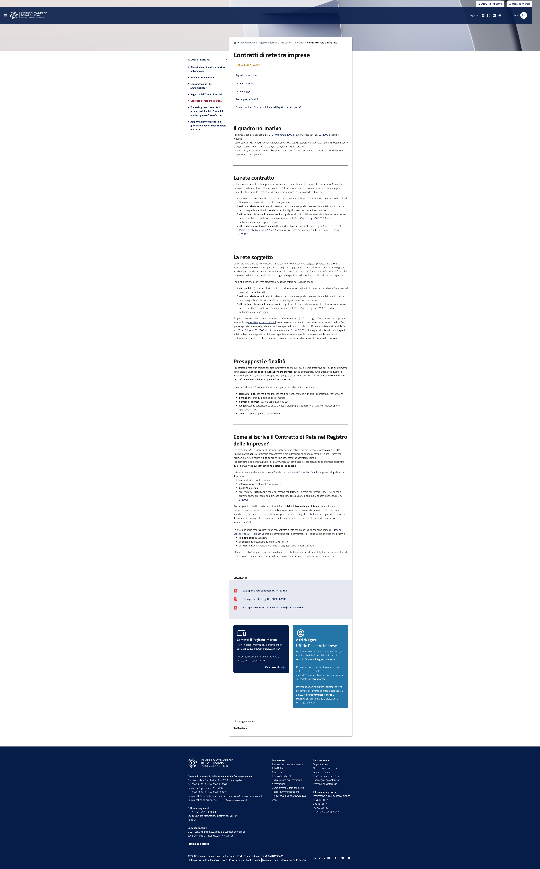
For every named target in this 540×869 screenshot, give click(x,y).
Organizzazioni (320, 764)
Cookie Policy (320, 804)
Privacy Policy (320, 800)
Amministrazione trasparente (287, 764)
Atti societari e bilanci (292, 42)
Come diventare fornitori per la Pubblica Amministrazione (288, 790)
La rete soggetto (244, 91)
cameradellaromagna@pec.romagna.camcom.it (240, 796)
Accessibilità (278, 784)
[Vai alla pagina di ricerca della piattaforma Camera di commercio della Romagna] (523, 15)
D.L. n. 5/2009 (298, 330)
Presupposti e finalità (247, 99)
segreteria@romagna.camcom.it (231, 800)
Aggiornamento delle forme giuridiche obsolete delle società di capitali (208, 125)
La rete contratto (245, 83)
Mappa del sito (320, 808)
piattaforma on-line (263, 510)
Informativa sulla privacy (326, 811)
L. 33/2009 (322, 135)
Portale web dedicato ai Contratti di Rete (294, 472)
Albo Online (278, 768)
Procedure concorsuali (202, 77)
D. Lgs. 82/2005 (315, 218)
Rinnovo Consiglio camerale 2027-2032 (290, 797)
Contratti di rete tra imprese (206, 101)
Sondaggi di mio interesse (326, 780)
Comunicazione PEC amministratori (201, 86)
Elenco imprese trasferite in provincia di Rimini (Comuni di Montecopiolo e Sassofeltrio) (207, 111)
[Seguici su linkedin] (493, 15)
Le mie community (323, 772)
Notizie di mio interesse (325, 768)
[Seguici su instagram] (487, 15)
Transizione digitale (282, 776)
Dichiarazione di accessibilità (287, 780)
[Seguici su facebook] (482, 15)
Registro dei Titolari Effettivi (206, 94)
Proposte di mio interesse (326, 776)
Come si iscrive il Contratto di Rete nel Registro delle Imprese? (268, 107)
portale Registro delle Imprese (306, 514)
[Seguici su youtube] (499, 15)
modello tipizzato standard (262, 322)
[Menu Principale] (5, 15)
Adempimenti (247, 42)
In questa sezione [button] (199, 59)
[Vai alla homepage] (30, 15)
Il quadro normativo (246, 75)
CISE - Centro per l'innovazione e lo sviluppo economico (216, 832)
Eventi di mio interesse (325, 784)
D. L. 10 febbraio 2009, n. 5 (283, 135)
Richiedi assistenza (198, 844)
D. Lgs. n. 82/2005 (316, 308)
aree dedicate (329, 556)
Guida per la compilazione (262, 518)
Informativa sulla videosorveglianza (331, 796)
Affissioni (277, 772)
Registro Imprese (267, 42)
